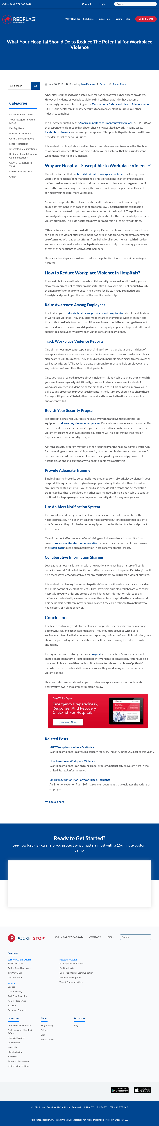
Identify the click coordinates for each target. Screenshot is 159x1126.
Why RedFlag (72, 18)
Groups (11, 986)
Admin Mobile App (17, 1000)
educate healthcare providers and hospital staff (96, 313)
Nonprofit (12, 1056)
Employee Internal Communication (76, 972)
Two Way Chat (15, 972)
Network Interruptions (70, 977)
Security (12, 1005)
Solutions (88, 18)
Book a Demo (146, 18)
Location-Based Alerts (21, 114)
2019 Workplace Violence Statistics (72, 747)
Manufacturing (15, 1052)
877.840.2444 (23, 3)
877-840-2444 (75, 937)
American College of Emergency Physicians (105, 123)
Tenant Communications (71, 982)
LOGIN (110, 937)
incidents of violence (57, 132)
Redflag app (56, 547)
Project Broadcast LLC (50, 1107)
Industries (104, 18)
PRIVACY (89, 1107)
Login (102, 3)
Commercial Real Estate (19, 1025)
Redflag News (16, 128)
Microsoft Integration (20, 171)
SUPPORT (102, 1107)
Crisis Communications (21, 138)
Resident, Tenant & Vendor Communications (23, 155)
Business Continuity (20, 133)
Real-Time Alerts (16, 963)
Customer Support (17, 1010)
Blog (127, 18)
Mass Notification (18, 143)
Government (14, 1042)
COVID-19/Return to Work (20, 164)
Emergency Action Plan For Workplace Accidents (80, 779)
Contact (86, 3)
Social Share (119, 84)
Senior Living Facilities (18, 1066)
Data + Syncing (15, 991)
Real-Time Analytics (17, 996)
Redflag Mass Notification (71, 963)
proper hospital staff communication (76, 543)
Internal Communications (23, 148)
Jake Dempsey (89, 84)
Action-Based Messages (19, 968)
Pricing (118, 18)
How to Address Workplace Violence (72, 761)
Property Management (19, 1061)
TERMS (113, 1107)
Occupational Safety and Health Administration (121, 104)
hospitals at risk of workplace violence (100, 174)
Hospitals (12, 1047)
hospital (96, 654)
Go (35, 85)
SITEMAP (123, 1107)
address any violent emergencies (80, 423)
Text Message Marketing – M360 (23, 121)
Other (12, 176)
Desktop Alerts (15, 977)
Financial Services (16, 1038)
